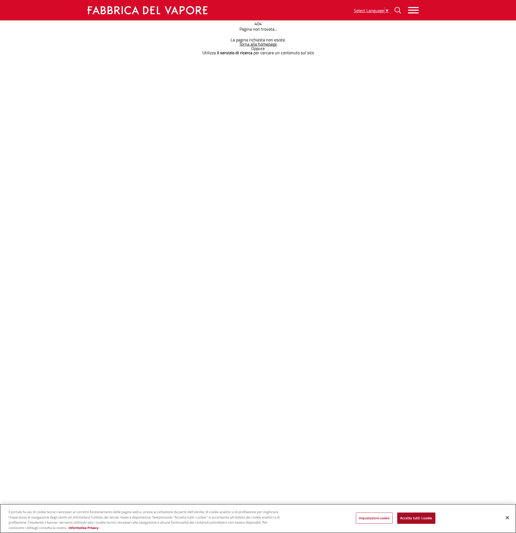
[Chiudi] (507, 518)
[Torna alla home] (146, 10)
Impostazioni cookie (374, 518)
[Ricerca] (398, 10)
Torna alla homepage (258, 44)
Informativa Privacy (84, 527)
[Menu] (413, 10)
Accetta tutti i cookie (416, 518)
